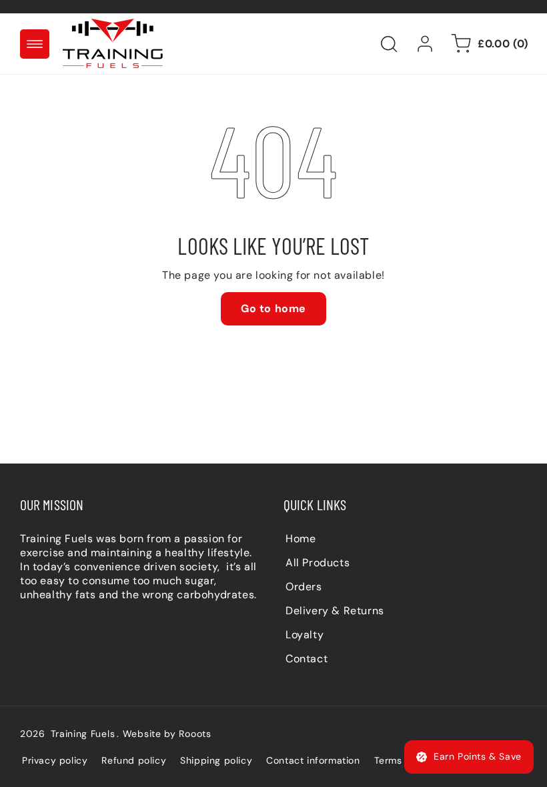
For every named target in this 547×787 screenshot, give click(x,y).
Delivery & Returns (335, 611)
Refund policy (133, 760)
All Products (318, 563)
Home (301, 539)
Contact (307, 659)
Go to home (273, 308)
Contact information (313, 760)
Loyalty (305, 635)
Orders (304, 587)
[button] (34, 44)
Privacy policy (54, 760)
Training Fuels (83, 734)
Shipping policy (216, 760)
